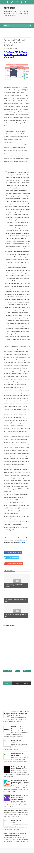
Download (23, 540)
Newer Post (7, 671)
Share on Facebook (14, 552)
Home (17, 671)
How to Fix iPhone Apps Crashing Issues (15, 810)
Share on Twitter (13, 558)
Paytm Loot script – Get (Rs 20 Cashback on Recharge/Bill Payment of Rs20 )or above (20, 782)
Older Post (27, 671)
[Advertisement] (18, 19)
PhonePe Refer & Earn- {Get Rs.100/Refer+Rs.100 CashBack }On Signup (19, 797)
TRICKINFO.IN (9, 8)
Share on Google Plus (15, 563)
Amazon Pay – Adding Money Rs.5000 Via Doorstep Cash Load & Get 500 (20, 713)
